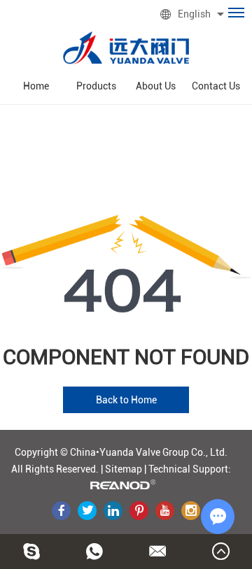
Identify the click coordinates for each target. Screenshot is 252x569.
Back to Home (126, 399)
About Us (156, 86)
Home (36, 86)
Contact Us (216, 86)
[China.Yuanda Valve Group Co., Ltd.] (126, 47)
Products (96, 86)
